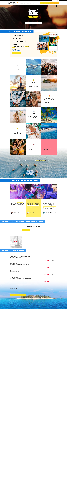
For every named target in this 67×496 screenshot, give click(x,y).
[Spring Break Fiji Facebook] (53, 0)
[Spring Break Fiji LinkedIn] (57, 0)
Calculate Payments (16, 50)
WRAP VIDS (29, 3)
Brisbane (41, 230)
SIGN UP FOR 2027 (45, 3)
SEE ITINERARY (16, 53)
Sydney (33, 230)
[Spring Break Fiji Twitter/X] (56, 0)
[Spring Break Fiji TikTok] (55, 0)
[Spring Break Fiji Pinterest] (58, 0)
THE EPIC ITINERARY (23, 3)
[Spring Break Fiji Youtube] (54, 0)
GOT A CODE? (55, 3)
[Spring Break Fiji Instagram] (52, 0)
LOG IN (37, 3)
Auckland (25, 230)
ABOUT (33, 3)
